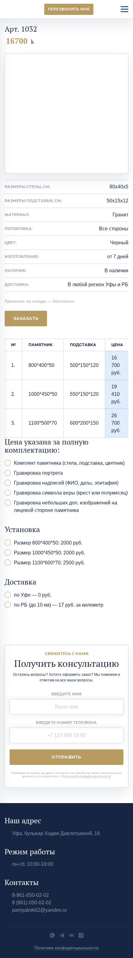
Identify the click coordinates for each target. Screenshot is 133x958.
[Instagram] (81, 935)
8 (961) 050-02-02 (31, 902)
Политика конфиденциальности (66, 947)
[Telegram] (61, 935)
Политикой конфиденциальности (86, 776)
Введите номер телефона (66, 723)
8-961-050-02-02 (30, 895)
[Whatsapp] (52, 935)
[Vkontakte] (71, 935)
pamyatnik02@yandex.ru (39, 910)
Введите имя (66, 694)
